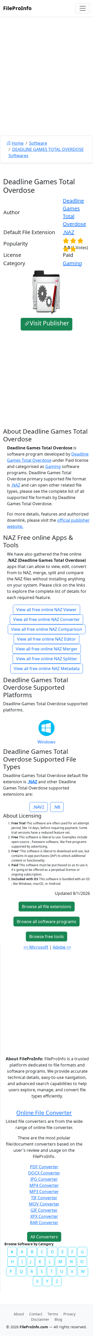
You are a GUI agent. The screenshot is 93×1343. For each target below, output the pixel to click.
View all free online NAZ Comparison (46, 629)
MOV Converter (44, 1204)
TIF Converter (44, 1198)
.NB (56, 807)
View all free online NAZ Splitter (46, 659)
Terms (53, 1313)
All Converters (44, 1237)
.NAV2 (38, 807)
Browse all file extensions (46, 906)
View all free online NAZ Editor (46, 639)
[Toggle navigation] (82, 8)
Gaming (72, 263)
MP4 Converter (44, 1185)
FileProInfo (17, 8)
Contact (35, 1313)
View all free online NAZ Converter (46, 619)
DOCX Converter (44, 1173)
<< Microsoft (36, 947)
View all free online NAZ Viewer (46, 609)
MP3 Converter (44, 1191)
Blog (58, 1319)
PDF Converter (44, 1167)
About (19, 1313)
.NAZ (68, 232)
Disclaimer (40, 1319)
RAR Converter (44, 1222)
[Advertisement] (46, 87)
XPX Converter (44, 1216)
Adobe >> (62, 947)
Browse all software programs (46, 921)
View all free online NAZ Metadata (47, 668)
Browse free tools (46, 936)
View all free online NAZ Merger (47, 649)
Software (38, 143)
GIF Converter (44, 1210)
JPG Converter (44, 1179)
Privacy (69, 1313)
